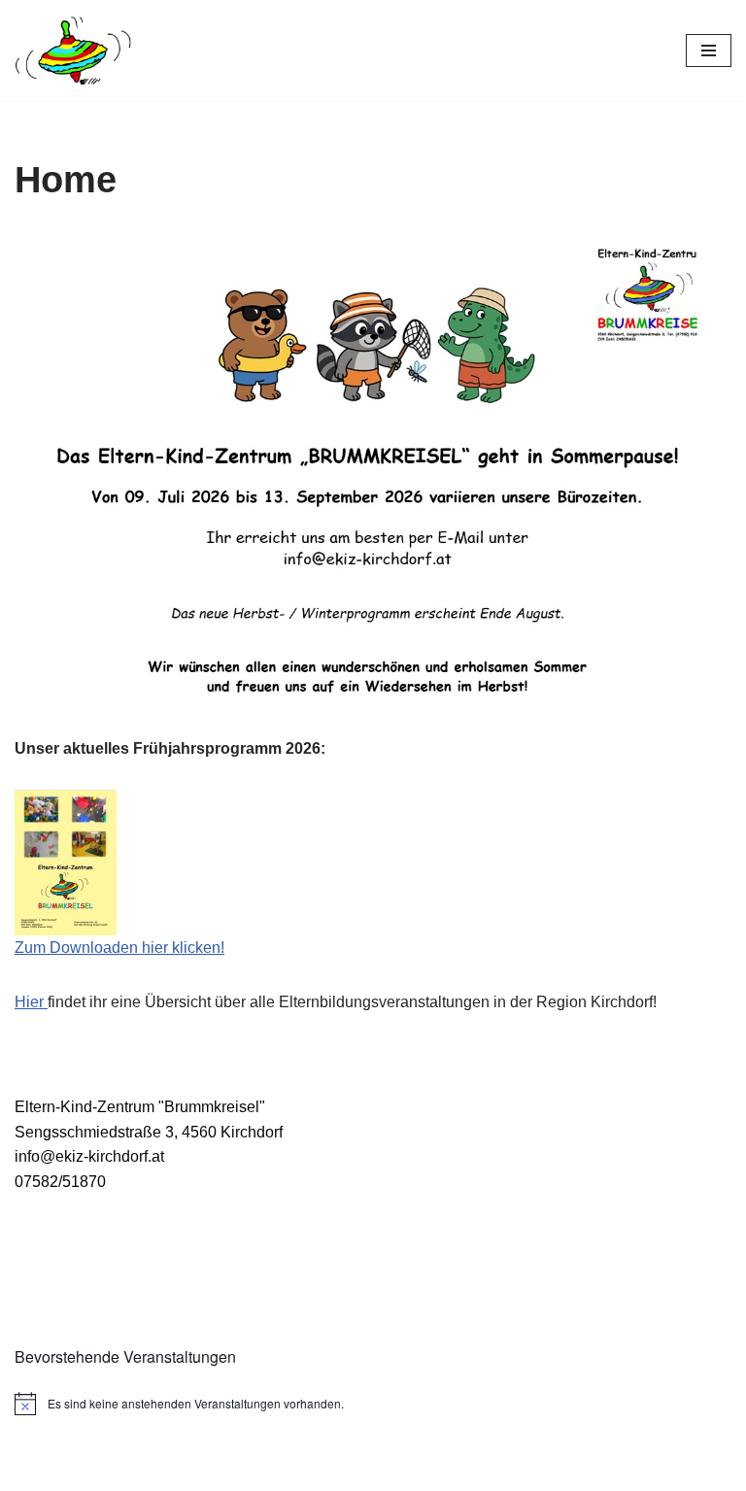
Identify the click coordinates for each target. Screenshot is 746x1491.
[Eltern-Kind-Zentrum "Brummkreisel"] (73, 50)
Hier (31, 1002)
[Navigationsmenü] (708, 50)
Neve (274, 1470)
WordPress (451, 1470)
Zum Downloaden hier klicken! (119, 947)
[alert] (373, 1403)
